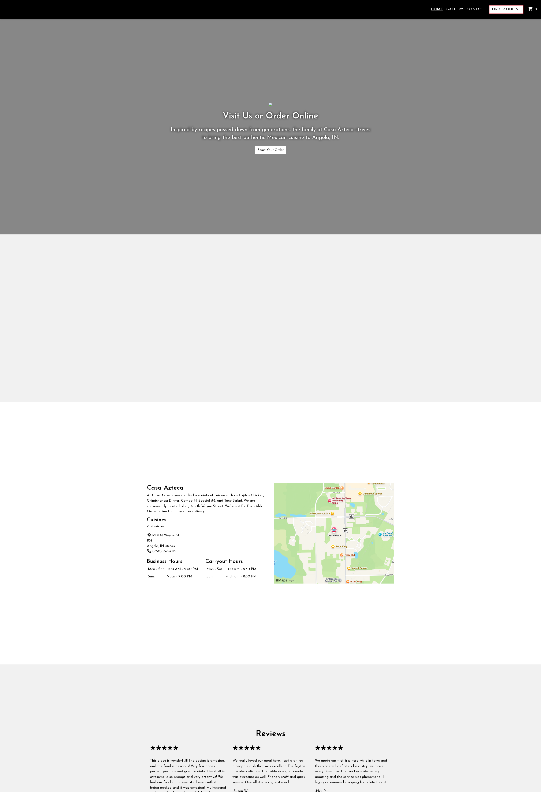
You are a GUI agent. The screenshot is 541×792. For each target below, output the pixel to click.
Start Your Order (271, 150)
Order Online (506, 9)
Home (437, 9)
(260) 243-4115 (164, 551)
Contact (475, 9)
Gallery (454, 9)
